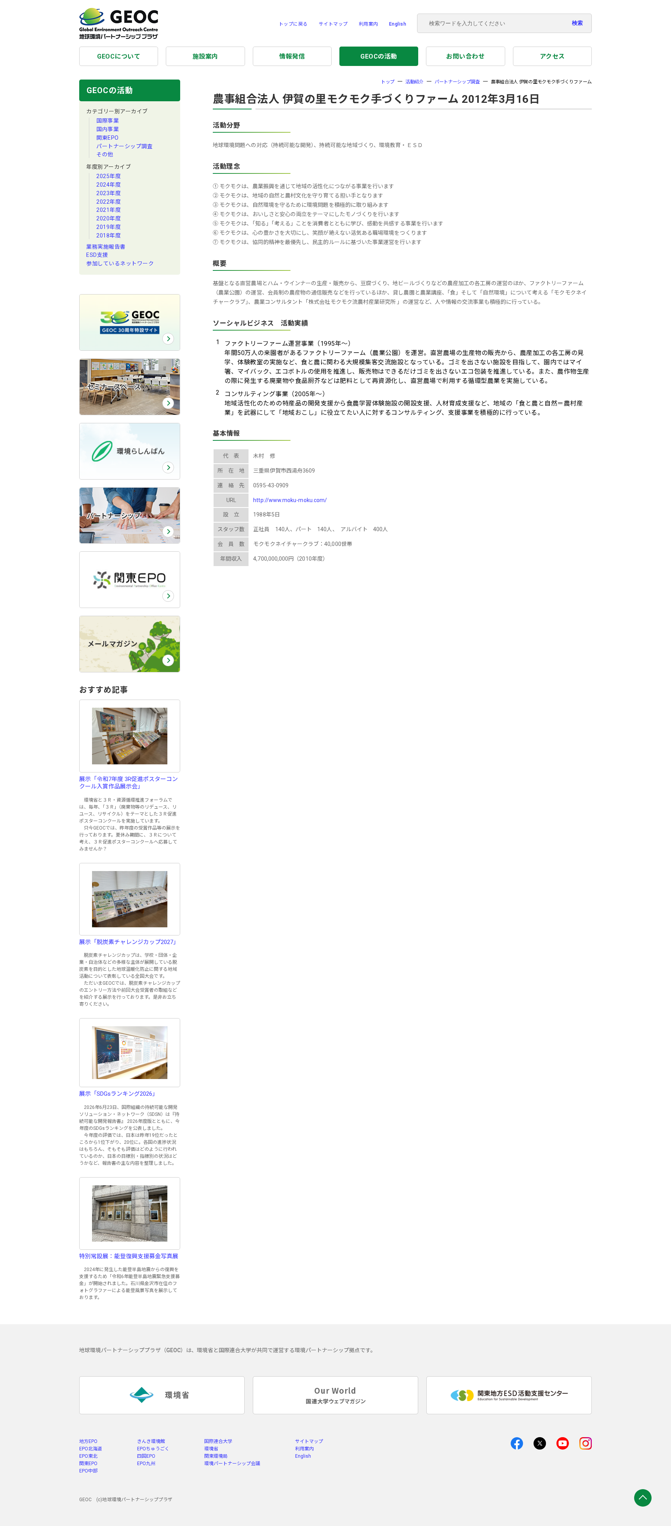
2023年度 (108, 193)
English (398, 24)
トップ (388, 82)
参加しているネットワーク (120, 263)
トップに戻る (293, 24)
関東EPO (107, 138)
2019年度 (108, 227)
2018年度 (108, 235)
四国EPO (146, 1456)
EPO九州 (146, 1463)
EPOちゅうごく (153, 1449)
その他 (104, 154)
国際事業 (107, 121)
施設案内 (205, 56)
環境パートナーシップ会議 (232, 1463)
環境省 (211, 1449)
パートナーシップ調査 (124, 146)
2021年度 (108, 210)
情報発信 (292, 56)
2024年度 (108, 185)
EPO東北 (88, 1456)
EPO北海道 (90, 1449)
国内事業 (107, 129)
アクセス (552, 56)
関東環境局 (216, 1456)
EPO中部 (88, 1471)
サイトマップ (333, 24)
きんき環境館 (151, 1441)
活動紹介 (414, 82)
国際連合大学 (218, 1441)
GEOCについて (118, 56)
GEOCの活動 (378, 56)
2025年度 (108, 176)
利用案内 (368, 24)
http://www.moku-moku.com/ (290, 500)
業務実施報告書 (106, 247)
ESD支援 (97, 255)
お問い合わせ (465, 56)
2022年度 (108, 202)
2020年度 (108, 218)
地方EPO (88, 1441)
